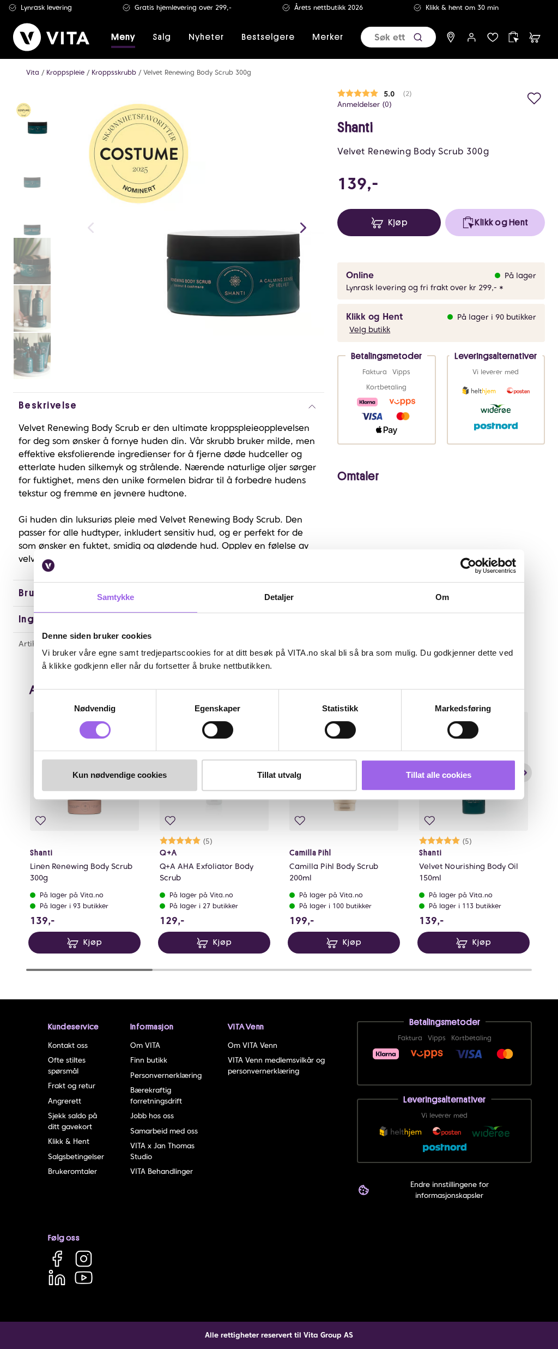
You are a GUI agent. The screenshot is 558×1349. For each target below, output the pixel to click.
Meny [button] (123, 37)
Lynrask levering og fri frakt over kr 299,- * (425, 287)
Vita (32, 72)
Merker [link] (327, 37)
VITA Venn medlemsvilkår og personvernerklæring (276, 1065)
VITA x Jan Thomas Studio (162, 1151)
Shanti (355, 128)
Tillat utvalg (279, 775)
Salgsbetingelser (76, 1157)
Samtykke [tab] (116, 597)
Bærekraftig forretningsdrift (156, 1095)
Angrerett (64, 1101)
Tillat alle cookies (438, 775)
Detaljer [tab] (279, 597)
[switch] (217, 730)
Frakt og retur (71, 1086)
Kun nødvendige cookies (119, 775)
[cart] (534, 37)
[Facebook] (57, 1258)
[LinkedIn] (57, 1277)
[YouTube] (84, 1277)
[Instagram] (84, 1258)
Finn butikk (148, 1060)
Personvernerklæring (166, 1075)
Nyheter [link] (206, 37)
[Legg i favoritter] (534, 96)
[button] (418, 37)
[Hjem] (51, 37)
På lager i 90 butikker (496, 317)
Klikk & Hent (68, 1141)
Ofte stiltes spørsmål (67, 1065)
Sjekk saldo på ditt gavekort (72, 1121)
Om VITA (145, 1045)
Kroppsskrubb (114, 72)
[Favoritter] (493, 37)
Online (360, 275)
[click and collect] (513, 37)
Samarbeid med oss (164, 1131)
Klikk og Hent (374, 316)
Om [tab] (442, 597)
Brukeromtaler (72, 1171)
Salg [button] (162, 37)
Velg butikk (369, 329)
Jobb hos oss (152, 1116)
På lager (520, 275)
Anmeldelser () (364, 104)
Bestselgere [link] (268, 37)
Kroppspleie (65, 72)
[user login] (471, 37)
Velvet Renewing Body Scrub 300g (197, 72)
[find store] (451, 37)
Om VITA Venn (252, 1045)
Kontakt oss (68, 1045)
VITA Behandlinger (161, 1171)
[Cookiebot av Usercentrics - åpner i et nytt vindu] (468, 565)
